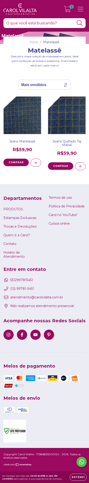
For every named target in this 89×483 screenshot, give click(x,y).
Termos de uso (60, 198)
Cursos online (59, 223)
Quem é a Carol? (16, 235)
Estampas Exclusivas (19, 218)
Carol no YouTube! (63, 215)
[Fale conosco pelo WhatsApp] (81, 462)
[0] (67, 10)
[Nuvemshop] (17, 465)
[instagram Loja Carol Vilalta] (8, 335)
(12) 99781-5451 (22, 289)
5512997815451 (21, 280)
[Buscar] (79, 23)
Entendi (78, 477)
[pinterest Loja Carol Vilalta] (49, 335)
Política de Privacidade (67, 206)
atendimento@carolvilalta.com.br (36, 297)
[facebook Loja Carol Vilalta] (22, 335)
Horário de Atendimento (14, 254)
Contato (9, 244)
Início (34, 42)
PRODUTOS (13, 209)
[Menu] (81, 9)
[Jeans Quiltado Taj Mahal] (80, 166)
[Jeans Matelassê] (36, 163)
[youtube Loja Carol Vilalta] (35, 335)
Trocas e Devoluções (20, 226)
